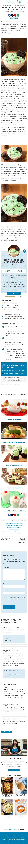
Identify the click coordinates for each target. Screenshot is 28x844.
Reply (7, 638)
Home (4, 5)
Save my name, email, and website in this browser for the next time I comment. (14, 600)
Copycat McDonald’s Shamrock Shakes (14, 511)
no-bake (19, 527)
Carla (7, 11)
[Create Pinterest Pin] (24, 251)
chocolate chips (11, 527)
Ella (4, 718)
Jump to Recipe (14, 18)
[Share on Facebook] (9, 15)
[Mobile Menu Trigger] (2, 2)
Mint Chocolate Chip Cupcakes (14, 465)
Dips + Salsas (20, 5)
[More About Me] (14, 747)
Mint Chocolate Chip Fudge (14, 488)
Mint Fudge (5, 539)
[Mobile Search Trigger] (26, 2)
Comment (6, 567)
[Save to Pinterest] (15, 15)
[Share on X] (12, 15)
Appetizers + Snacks (11, 5)
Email (5, 590)
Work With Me (15, 837)
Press (22, 837)
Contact (5, 839)
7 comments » (14, 12)
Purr (22, 841)
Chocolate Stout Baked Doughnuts (22, 541)
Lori (4, 627)
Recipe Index (6, 837)
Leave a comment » (6, 731)
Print (14, 293)
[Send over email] (18, 15)
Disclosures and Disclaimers (17, 839)
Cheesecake (19, 523)
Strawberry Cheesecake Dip (14, 419)
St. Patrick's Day (18, 525)
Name (5, 584)
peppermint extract (14, 529)
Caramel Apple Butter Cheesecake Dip (14, 442)
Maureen (5, 704)
